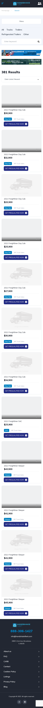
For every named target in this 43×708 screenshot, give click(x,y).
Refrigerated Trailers (11, 34)
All (3, 29)
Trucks (9, 29)
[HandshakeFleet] (21, 3)
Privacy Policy (9, 682)
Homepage (5, 10)
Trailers (18, 29)
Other (26, 34)
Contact (7, 666)
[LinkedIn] (25, 702)
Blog (5, 687)
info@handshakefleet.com (21, 636)
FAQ (5, 656)
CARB (6, 661)
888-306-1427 (22, 631)
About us (7, 651)
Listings (7, 676)
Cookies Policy (10, 671)
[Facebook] (19, 702)
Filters (21, 21)
